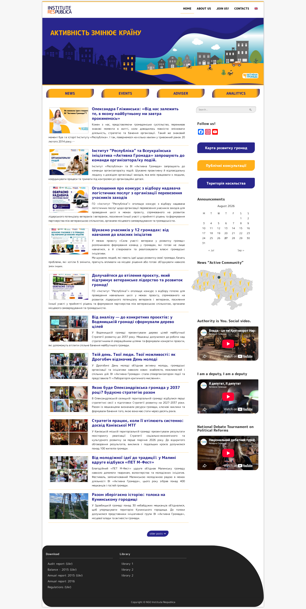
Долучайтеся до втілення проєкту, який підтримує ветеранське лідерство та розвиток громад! (137, 279)
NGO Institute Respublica (160, 602)
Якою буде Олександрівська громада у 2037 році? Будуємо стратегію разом (136, 390)
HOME (187, 8)
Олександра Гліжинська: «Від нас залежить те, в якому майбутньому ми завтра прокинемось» (135, 113)
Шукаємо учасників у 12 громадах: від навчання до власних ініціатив (130, 232)
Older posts (158, 533)
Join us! (222, 8)
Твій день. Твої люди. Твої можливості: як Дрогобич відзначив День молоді (133, 357)
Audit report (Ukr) (60, 564)
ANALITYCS (236, 93)
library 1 (127, 564)
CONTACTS (241, 8)
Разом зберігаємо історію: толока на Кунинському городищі (128, 497)
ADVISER (180, 93)
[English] (256, 8)
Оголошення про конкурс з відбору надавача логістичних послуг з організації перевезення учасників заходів (137, 192)
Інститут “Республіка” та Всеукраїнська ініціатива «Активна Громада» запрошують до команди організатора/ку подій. (138, 155)
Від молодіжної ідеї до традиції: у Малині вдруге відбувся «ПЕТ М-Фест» (134, 460)
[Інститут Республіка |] (78, 10)
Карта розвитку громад (226, 147)
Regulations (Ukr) (59, 587)
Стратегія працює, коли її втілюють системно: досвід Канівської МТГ (138, 423)
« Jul (211, 250)
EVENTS (125, 93)
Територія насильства (226, 183)
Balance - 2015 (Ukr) (62, 569)
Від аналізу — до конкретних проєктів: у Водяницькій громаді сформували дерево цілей (133, 321)
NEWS (70, 93)
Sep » (241, 250)
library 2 (127, 569)
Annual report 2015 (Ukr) (65, 575)
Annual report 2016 (61, 581)
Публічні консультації (226, 165)
